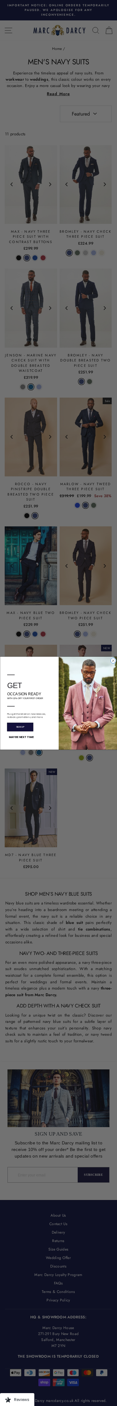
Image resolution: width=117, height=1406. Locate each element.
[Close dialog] (113, 660)
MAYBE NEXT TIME (20, 737)
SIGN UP (20, 727)
